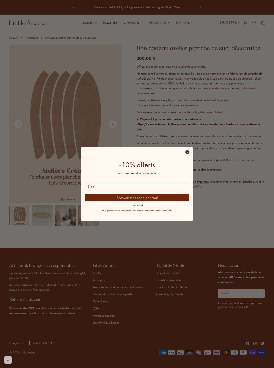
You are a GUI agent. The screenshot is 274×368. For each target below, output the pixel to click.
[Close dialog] (187, 152)
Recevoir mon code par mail (137, 197)
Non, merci (137, 205)
